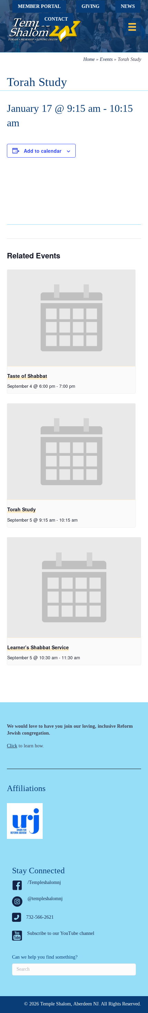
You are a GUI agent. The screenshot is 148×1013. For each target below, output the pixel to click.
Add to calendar (42, 150)
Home (89, 59)
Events (106, 59)
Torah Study (21, 509)
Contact (56, 19)
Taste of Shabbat (27, 375)
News (128, 6)
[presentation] (71, 318)
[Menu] (132, 27)
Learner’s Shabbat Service (38, 647)
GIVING (90, 6)
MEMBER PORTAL (39, 6)
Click (12, 745)
